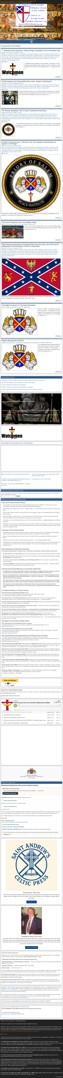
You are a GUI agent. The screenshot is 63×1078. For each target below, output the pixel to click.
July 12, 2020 (17, 224)
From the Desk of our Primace (48, 147)
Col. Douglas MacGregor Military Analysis (10, 1012)
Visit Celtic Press (31, 901)
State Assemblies (48, 118)
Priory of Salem (55, 86)
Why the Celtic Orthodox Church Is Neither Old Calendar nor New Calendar (18, 382)
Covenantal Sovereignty (32, 54)
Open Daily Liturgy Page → (10, 793)
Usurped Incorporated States (8, 255)
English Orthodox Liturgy (33, 815)
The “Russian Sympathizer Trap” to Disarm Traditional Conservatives (24, 111)
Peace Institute (23, 57)
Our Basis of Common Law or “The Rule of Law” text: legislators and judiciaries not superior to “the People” (29, 143)
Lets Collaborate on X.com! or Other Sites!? (41, 479)
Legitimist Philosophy (54, 55)
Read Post (58, 76)
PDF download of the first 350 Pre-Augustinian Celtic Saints (21, 416)
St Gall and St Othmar (12, 990)
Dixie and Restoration (43, 114)
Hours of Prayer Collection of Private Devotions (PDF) (14, 822)
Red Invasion (32, 58)
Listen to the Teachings (31, 947)
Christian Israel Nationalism (20, 54)
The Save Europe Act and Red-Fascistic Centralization (14, 384)
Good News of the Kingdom (19, 55)
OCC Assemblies (19, 307)
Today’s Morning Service (10, 800)
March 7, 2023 (17, 145)
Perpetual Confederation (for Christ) (35, 57)
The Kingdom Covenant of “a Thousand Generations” (19, 305)
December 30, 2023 (18, 83)
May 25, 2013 (11, 307)
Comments (5, 61)
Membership (31, 86)
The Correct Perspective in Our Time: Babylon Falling (19, 222)
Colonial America (19, 147)
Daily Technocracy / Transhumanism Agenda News (12, 1013)
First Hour (14, 803)
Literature (4, 57)
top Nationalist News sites (35, 1008)
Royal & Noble (38, 58)
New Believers (38, 86)
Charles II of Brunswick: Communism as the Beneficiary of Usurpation (17, 387)
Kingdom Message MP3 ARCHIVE (13, 341)
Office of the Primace (7, 52)
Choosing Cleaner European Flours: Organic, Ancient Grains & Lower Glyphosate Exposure (22, 389)
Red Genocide (25, 58)
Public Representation (16, 58)
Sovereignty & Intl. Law (47, 58)
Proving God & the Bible (13, 88)
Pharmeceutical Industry (48, 57)
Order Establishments (14, 57)
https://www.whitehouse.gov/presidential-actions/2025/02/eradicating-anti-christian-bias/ (20, 1031)
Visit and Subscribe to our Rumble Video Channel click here (14, 997)
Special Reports (39, 118)
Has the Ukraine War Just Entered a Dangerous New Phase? (16, 474)
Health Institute (29, 55)
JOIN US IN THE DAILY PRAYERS (10, 829)
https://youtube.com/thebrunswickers (16, 987)
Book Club (16, 84)
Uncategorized (25, 224)
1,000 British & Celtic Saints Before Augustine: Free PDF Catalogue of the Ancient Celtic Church (23, 380)
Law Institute (46, 55)
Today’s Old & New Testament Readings (13, 826)
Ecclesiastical (41, 54)
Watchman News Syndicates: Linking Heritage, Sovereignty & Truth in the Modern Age (32, 51)
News (7, 57)
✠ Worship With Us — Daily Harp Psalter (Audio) (31, 38)
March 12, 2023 (17, 112)
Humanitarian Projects (38, 55)
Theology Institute (16, 60)
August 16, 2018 (18, 248)
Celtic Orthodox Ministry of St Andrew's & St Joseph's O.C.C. (18, 1)
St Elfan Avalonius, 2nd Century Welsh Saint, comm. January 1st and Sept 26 (27, 81)
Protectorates (8, 58)
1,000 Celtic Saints (17, 504)
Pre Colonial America (18, 150)
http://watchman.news (24, 1006)
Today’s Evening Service (10, 806)
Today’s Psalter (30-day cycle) (11, 824)
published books (33, 959)
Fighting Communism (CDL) (51, 54)
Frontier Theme (59, 1076)
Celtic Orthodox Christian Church (40, 961)
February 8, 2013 (11, 342)
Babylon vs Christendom (8, 54)
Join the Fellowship (31, 777)
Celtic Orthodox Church (16, 967)
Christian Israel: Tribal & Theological (50, 84)
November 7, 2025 (18, 52)
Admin (4, 307)
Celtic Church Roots (24, 84)
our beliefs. (5, 1034)
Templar (9, 60)
